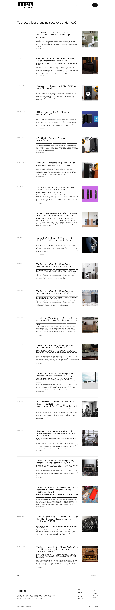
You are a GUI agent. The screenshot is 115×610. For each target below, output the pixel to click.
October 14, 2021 (20, 373)
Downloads (39, 408)
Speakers (42, 37)
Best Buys (39, 63)
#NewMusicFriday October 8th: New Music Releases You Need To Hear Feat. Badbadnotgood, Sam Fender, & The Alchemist (56, 404)
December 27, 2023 (21, 111)
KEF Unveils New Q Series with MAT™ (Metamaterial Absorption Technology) (53, 33)
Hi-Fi (54, 63)
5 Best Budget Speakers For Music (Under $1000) (51, 139)
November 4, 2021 (20, 263)
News (37, 37)
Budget (50, 63)
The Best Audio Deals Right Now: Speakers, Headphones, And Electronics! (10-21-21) (55, 346)
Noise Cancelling (67, 270)
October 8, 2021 (20, 401)
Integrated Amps (54, 270)
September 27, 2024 (21, 31)
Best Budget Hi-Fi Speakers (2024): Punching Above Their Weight (56, 87)
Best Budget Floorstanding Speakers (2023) (55, 163)
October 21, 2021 (20, 344)
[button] (90, 39)
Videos (71, 218)
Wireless (38, 64)
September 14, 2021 (21, 546)
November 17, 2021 (20, 237)
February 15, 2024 (20, 58)
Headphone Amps (63, 269)
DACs (54, 269)
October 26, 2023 (20, 137)
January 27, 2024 (20, 85)
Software (69, 352)
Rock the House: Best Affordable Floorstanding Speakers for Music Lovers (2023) (56, 188)
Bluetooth (45, 63)
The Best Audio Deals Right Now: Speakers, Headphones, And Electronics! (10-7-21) (55, 462)
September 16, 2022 (21, 212)
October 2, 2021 (20, 487)
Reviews (58, 90)
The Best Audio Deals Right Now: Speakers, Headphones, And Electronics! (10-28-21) (55, 292)
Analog (38, 350)
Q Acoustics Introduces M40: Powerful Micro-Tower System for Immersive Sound (56, 59)
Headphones (72, 269)
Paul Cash (42, 48)
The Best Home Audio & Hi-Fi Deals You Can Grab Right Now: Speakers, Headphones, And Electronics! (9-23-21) (57, 519)
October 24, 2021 (20, 317)
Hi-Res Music (58, 63)
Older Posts (94, 575)
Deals (47, 218)
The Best (68, 90)
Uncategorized (72, 526)
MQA (61, 408)
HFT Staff (42, 75)
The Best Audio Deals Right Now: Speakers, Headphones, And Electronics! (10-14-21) (55, 374)
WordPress (96, 606)
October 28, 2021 (20, 290)
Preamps (54, 271)
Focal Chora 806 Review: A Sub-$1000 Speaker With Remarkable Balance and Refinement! (56, 214)
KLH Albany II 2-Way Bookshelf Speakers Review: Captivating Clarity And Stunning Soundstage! (57, 319)
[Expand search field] (95, 5)
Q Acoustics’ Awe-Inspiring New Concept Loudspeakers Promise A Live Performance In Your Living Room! (55, 433)
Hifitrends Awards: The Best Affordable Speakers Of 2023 (53, 113)
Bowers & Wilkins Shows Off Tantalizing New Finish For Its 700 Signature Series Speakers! (55, 239)
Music (54, 243)
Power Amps (48, 271)
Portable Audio (40, 271)
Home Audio (66, 63)
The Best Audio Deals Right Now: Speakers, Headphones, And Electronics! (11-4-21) (55, 265)
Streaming (65, 271)
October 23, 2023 (20, 162)
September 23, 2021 (21, 516)
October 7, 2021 (20, 460)
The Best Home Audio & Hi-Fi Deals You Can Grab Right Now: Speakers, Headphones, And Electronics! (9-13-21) (57, 549)
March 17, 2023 (20, 186)
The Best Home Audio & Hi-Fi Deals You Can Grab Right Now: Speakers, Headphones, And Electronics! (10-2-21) (57, 489)
